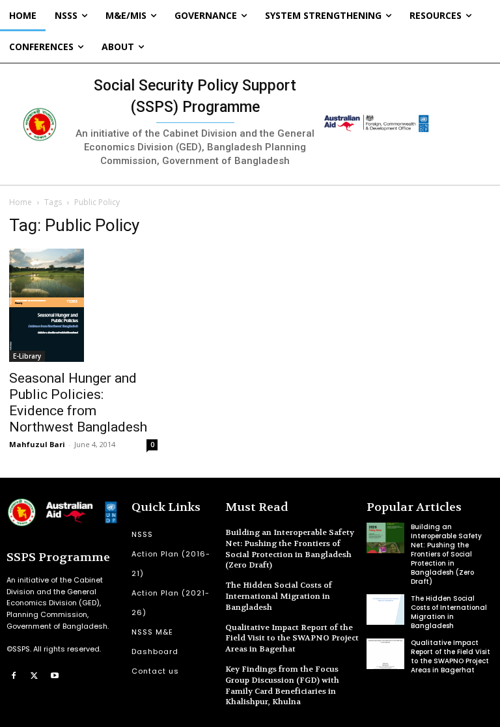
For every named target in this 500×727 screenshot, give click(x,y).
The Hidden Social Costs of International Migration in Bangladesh (278, 596)
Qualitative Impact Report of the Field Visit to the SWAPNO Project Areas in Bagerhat (292, 638)
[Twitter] (34, 675)
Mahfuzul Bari (37, 444)
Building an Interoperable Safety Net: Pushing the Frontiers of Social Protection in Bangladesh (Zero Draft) (289, 548)
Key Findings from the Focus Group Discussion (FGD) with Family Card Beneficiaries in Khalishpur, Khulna (282, 685)
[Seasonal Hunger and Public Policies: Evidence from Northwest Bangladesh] (83, 305)
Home (20, 202)
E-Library (27, 356)
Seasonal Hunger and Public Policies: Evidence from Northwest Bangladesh (78, 402)
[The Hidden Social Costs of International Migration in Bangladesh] (386, 609)
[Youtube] (55, 675)
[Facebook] (14, 675)
